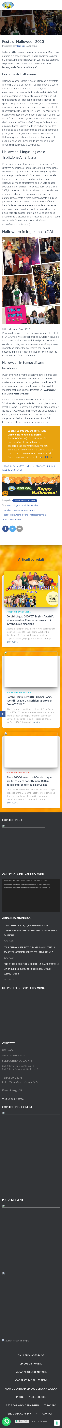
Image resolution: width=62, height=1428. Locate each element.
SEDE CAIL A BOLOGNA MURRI (23, 1405)
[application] (31, 895)
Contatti (48, 1413)
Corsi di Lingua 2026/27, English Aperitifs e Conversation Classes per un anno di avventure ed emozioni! (30, 620)
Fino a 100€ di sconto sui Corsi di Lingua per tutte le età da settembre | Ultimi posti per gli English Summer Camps (29, 781)
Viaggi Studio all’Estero (31, 1380)
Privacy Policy (23, 1421)
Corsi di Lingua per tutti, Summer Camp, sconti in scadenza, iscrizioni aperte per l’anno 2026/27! (29, 700)
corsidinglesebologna (13, 510)
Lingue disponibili (31, 1363)
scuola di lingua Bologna (24, 500)
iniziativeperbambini (12, 519)
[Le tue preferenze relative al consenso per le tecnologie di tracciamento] (57, 1423)
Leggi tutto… (12, 642)
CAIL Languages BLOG (31, 1355)
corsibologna (13, 505)
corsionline (29, 510)
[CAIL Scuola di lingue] (9, 5)
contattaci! (46, 457)
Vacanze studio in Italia (31, 1372)
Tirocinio (50, 1405)
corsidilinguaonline (29, 505)
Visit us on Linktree (13, 1098)
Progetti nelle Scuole (31, 1397)
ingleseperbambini (38, 515)
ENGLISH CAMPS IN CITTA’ (23, 1413)
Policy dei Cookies (39, 1421)
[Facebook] (2, 714)
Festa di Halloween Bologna (15, 515)
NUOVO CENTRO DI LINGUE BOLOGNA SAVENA (31, 1388)
